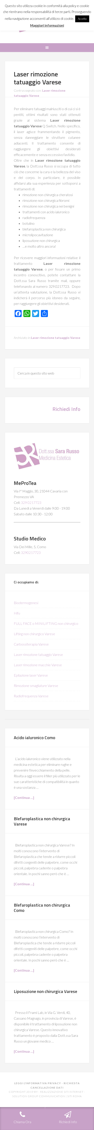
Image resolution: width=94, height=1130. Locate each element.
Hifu (17, 613)
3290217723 (31, 552)
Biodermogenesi (26, 603)
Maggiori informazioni (47, 25)
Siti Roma (74, 1096)
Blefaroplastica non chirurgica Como (42, 908)
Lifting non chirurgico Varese (34, 634)
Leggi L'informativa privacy (37, 1083)
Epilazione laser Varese (31, 675)
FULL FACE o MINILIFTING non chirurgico (46, 623)
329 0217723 (31, 502)
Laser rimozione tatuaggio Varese (37, 78)
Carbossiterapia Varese (31, 644)
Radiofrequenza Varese (31, 696)
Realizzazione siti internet (62, 1091)
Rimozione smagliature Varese (36, 685)
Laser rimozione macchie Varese (38, 665)
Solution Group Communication (38, 1096)
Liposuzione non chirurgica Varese (45, 991)
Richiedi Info (66, 409)
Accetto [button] (82, 18)
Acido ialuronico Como (34, 737)
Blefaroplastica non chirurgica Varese (42, 821)
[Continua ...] (24, 797)
